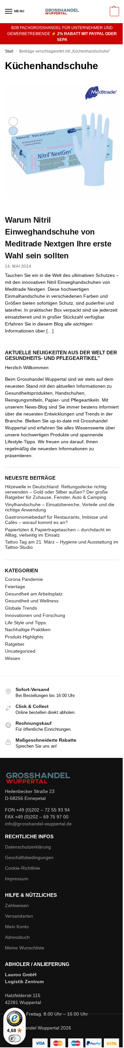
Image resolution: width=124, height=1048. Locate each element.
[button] (113, 11)
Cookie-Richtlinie (22, 868)
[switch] (15, 1038)
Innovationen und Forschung (35, 615)
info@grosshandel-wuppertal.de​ (38, 823)
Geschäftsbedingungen (29, 857)
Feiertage (15, 586)
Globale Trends (21, 608)
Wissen (12, 658)
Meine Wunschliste (24, 947)
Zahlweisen (17, 905)
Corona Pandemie (24, 579)
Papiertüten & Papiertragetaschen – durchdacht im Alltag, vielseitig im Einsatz (58, 532)
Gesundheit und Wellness (32, 600)
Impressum (16, 878)
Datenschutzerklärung (28, 847)
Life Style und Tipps (25, 622)
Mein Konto (17, 926)
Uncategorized (20, 651)
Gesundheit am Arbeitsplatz (33, 593)
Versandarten (19, 916)
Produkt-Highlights (24, 636)
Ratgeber (14, 644)
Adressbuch (17, 937)
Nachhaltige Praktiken (28, 629)
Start (9, 51)
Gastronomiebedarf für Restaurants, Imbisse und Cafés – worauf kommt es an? (56, 519)
